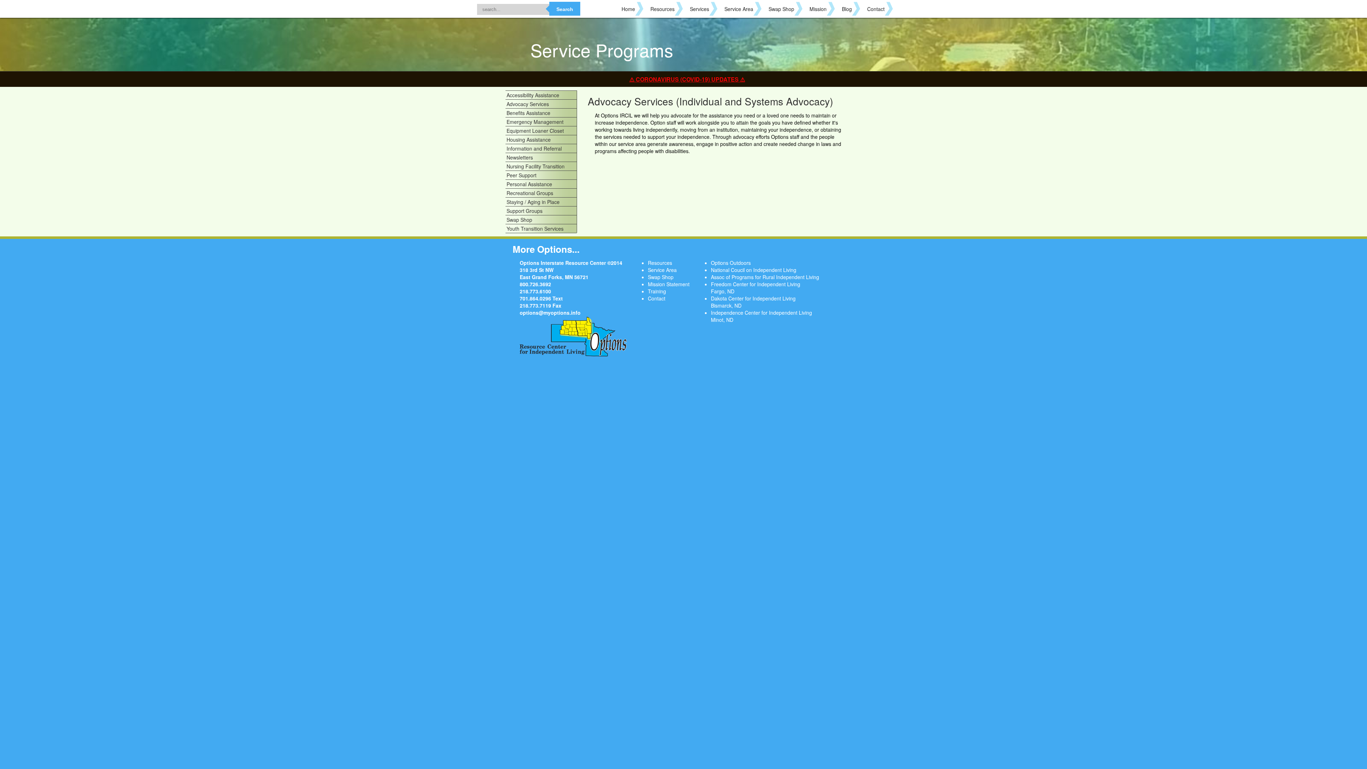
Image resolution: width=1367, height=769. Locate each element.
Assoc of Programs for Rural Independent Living (765, 277)
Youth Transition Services (535, 228)
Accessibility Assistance (533, 95)
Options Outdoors (731, 262)
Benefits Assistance (528, 112)
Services (699, 8)
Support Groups (525, 210)
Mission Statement (669, 284)
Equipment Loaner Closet (535, 130)
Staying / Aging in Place (533, 201)
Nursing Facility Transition (536, 166)
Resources (662, 8)
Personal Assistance (529, 184)
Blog (847, 8)
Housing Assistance (529, 139)
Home (628, 8)
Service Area (738, 8)
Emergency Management (535, 121)
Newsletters (520, 157)
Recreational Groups (530, 193)
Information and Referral (534, 148)
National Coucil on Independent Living (753, 269)
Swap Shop (781, 8)
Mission (818, 8)
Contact (876, 8)
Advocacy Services (528, 104)
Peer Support (521, 175)
